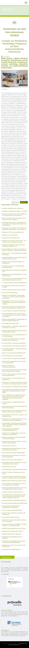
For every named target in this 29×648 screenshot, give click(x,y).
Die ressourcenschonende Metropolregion (13, 452)
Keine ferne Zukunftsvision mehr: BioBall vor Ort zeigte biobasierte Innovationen (14, 214)
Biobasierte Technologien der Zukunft (12, 531)
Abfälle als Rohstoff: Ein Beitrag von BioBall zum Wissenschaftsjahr (14, 438)
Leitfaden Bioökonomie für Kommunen (12, 208)
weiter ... (24, 202)
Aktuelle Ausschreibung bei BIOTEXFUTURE (14, 353)
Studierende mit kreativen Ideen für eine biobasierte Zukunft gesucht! (14, 442)
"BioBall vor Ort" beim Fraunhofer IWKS (13, 232)
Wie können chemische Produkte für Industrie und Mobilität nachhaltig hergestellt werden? (14, 383)
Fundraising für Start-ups (9, 466)
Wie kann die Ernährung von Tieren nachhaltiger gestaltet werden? (14, 374)
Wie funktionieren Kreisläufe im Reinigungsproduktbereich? (10, 429)
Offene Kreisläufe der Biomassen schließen (14, 289)
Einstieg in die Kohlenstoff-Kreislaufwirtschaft (14, 503)
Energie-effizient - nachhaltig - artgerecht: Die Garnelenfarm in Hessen (14, 327)
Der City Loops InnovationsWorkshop (12, 510)
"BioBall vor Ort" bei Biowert (10, 235)
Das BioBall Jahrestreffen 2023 (10, 323)
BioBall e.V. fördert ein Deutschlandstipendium (8, 366)
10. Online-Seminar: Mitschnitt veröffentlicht (14, 282)
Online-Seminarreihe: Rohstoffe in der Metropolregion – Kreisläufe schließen (14, 524)
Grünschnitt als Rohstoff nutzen (11, 517)
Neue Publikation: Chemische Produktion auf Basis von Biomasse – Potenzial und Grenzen (14, 249)
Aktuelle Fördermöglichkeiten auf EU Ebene (14, 528)
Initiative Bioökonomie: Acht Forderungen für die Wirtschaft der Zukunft (14, 258)
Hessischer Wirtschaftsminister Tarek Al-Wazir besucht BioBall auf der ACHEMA (14, 370)
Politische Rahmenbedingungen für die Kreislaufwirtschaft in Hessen (14, 331)
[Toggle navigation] (26, 3)
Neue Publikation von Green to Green (12, 355)
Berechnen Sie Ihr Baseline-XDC (10, 238)
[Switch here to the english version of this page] (22, 3)
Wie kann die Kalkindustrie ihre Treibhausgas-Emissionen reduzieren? (14, 339)
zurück (16, 202)
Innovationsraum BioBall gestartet (11, 549)
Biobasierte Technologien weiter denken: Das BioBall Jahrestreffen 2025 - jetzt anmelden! (14, 228)
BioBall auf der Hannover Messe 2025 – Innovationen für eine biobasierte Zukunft (14, 241)
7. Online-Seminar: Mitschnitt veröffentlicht (14, 358)
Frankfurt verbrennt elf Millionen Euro (12, 492)
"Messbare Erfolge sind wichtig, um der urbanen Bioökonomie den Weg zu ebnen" (14, 488)
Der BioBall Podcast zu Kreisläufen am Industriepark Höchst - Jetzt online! (14, 463)
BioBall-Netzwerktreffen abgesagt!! (11, 534)
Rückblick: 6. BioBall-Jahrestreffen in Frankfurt (14, 211)
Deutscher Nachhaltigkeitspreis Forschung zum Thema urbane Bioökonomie (13, 541)
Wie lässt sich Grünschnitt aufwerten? (12, 459)
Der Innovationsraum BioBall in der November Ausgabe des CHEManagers (14, 484)
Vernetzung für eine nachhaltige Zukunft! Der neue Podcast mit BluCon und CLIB (14, 279)
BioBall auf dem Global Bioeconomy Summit (14, 480)
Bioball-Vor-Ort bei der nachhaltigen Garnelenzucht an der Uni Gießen (14, 218)
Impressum (14, 643)
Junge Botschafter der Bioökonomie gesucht (14, 500)
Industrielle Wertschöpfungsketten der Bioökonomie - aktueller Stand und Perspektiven (14, 477)
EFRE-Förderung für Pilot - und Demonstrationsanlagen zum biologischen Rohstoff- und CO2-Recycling (14, 224)
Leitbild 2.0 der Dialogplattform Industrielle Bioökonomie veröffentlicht (14, 433)
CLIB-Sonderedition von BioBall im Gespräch (14, 346)
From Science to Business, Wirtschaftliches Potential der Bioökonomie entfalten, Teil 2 (13, 307)
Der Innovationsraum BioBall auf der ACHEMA (14, 386)
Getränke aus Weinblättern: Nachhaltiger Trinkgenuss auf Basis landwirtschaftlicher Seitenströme (13, 297)
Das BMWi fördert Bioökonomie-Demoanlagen (14, 469)
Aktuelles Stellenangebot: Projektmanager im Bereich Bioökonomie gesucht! (14, 320)
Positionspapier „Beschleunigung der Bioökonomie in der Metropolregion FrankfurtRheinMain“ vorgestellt (14, 425)
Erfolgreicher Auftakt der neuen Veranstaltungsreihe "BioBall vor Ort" (13, 245)
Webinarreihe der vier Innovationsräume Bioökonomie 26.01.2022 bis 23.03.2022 (14, 411)
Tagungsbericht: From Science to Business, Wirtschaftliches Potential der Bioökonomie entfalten (14, 302)
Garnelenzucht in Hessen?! (9, 445)
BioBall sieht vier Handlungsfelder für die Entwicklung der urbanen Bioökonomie (14, 419)
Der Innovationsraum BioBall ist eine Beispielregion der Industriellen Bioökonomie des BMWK (14, 391)
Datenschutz (6, 643)
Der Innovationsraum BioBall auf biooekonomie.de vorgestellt (11, 506)
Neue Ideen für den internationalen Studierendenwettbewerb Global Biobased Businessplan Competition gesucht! (14, 496)
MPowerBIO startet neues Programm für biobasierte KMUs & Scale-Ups (14, 449)
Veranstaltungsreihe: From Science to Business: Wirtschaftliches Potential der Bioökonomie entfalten (14, 315)
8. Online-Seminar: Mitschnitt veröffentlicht (14, 343)
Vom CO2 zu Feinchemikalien (10, 292)
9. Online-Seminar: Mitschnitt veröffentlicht (14, 311)
